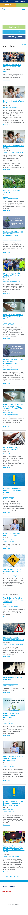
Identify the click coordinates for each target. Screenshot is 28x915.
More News (23, 44)
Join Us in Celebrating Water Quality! (13, 102)
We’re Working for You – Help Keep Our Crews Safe (13, 570)
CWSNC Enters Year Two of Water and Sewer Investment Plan (13, 758)
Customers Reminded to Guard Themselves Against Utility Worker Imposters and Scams (13, 849)
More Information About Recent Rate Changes (12, 534)
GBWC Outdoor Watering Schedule (12, 191)
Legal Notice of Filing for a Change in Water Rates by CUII (13, 316)
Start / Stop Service (14, 32)
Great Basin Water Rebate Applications (12, 678)
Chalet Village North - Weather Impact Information (13, 639)
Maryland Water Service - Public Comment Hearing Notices (12, 490)
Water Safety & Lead (14, 36)
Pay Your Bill (14, 27)
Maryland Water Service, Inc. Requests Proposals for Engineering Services (13, 803)
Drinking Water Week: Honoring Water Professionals (11, 715)
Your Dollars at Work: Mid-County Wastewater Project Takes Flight (13, 600)
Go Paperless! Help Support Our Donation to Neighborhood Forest (13, 233)
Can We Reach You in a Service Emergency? (11, 448)
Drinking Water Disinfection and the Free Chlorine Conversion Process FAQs (13, 406)
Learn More (6, 80)
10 (19, 877)
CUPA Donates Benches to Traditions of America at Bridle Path (13, 275)
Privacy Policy (10, 905)
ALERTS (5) (7, 5)
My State (6, 1)
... (20, 877)
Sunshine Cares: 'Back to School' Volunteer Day (12, 65)
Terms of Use (18, 905)
